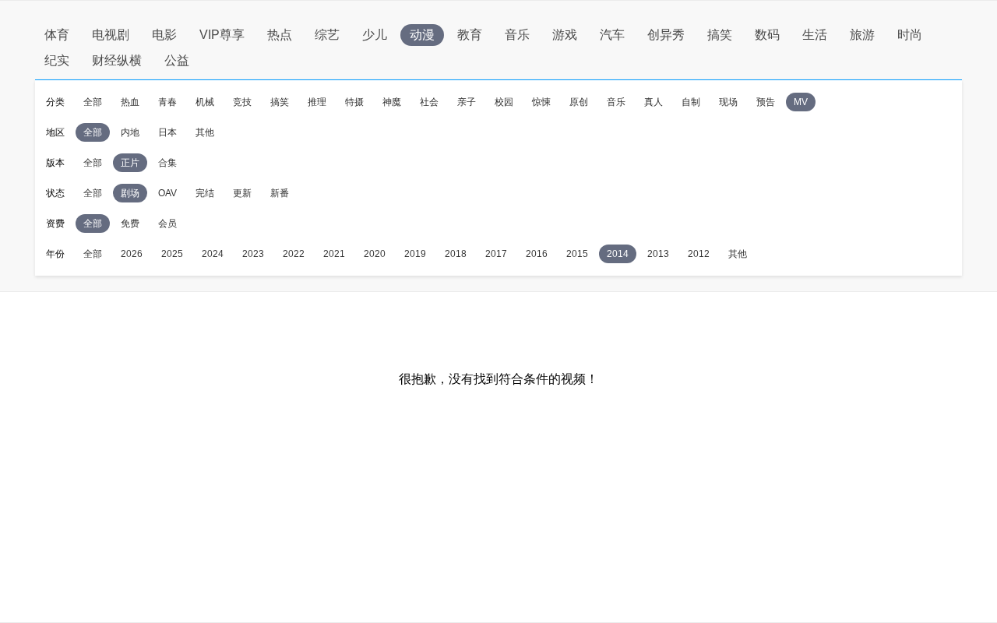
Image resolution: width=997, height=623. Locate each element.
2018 (456, 253)
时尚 (909, 34)
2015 (577, 253)
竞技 (242, 102)
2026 (132, 253)
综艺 (327, 34)
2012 (699, 253)
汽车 (612, 34)
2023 (253, 253)
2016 (537, 253)
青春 (167, 102)
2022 (294, 253)
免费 (130, 223)
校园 (504, 102)
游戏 (564, 34)
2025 (172, 253)
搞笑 (719, 34)
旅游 (862, 34)
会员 (167, 223)
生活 (814, 34)
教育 (469, 34)
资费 (55, 223)
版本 (55, 162)
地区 (55, 132)
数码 (767, 34)
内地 (130, 132)
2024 (213, 253)
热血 (130, 102)
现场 (728, 102)
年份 (55, 253)
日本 (167, 132)
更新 (242, 193)
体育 (56, 34)
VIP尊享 (222, 34)
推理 (317, 102)
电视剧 (110, 34)
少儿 (374, 34)
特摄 (354, 102)
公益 (176, 60)
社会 (429, 102)
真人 (653, 102)
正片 (130, 162)
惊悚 (541, 102)
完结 (205, 193)
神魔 (391, 102)
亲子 (466, 102)
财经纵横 (117, 60)
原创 (578, 102)
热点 (279, 34)
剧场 (130, 193)
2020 (375, 253)
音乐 (517, 34)
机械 (205, 102)
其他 (205, 132)
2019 (415, 253)
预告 (765, 102)
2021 (334, 253)
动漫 (422, 34)
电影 (164, 34)
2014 (618, 253)
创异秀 (666, 34)
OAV (167, 193)
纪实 (56, 60)
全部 (92, 102)
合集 (167, 162)
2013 (658, 253)
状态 (55, 193)
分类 (55, 102)
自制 (691, 102)
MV (801, 102)
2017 (496, 253)
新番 (279, 193)
